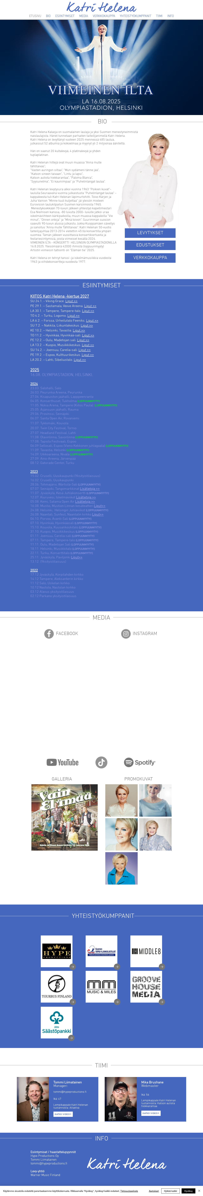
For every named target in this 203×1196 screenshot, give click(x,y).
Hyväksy (188, 1191)
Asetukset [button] (154, 1191)
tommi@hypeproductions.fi (49, 1164)
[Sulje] (199, 1190)
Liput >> (71, 301)
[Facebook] (49, 634)
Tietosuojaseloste (129, 1191)
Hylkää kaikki (170, 1191)
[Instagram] (126, 634)
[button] (64, 817)
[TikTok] (101, 762)
